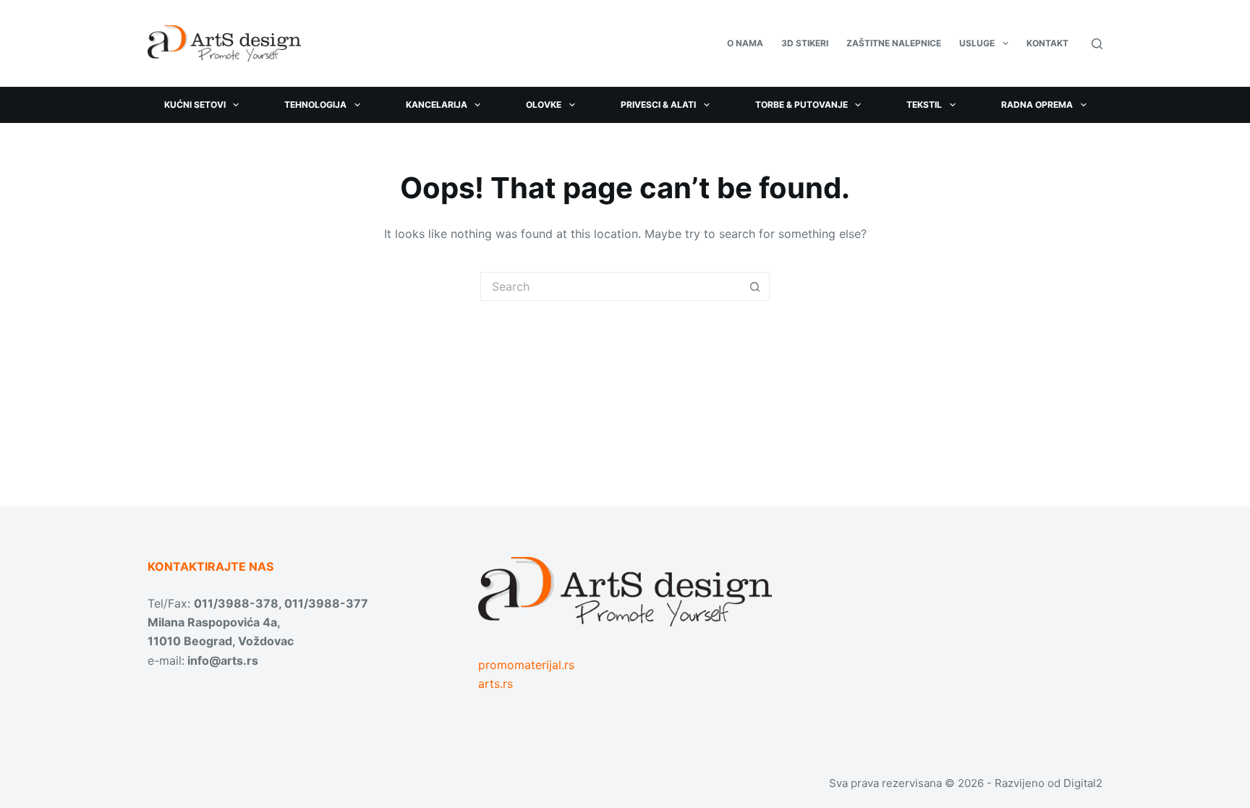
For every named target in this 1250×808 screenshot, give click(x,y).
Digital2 (1082, 783)
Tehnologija (315, 104)
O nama (745, 43)
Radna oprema (1037, 104)
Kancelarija (436, 104)
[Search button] (755, 286)
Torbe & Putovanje (801, 104)
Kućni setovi (195, 104)
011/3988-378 (236, 603)
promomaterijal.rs (526, 665)
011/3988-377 (326, 603)
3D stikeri (804, 43)
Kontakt (1047, 43)
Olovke (543, 104)
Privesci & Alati (658, 104)
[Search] (1097, 43)
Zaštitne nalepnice (893, 43)
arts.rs (495, 683)
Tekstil (924, 104)
